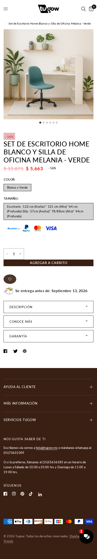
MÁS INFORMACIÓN (21, 403)
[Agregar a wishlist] (10, 279)
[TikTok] (31, 494)
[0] (90, 9)
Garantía (18, 336)
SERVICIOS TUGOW (20, 420)
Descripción (20, 307)
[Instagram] (14, 494)
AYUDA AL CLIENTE (20, 387)
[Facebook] (5, 494)
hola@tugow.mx (46, 448)
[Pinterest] (22, 494)
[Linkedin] (40, 494)
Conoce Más (20, 321)
